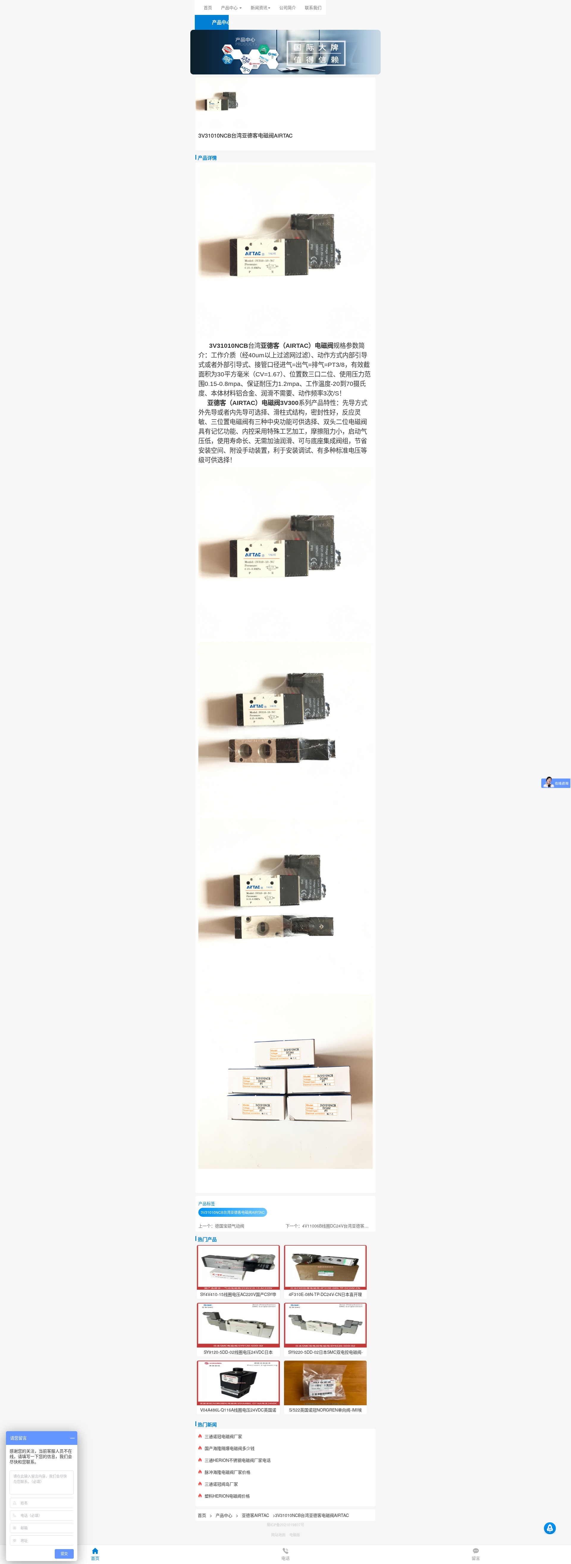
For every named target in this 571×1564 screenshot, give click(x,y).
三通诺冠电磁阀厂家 (223, 1436)
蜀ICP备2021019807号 (285, 1524)
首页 (208, 7)
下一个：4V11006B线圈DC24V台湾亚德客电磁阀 (331, 1226)
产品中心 (224, 1515)
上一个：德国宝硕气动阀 (221, 1226)
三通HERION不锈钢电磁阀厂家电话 (238, 1460)
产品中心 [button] (230, 7)
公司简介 (287, 7)
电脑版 (294, 1534)
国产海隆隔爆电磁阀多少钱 (230, 1448)
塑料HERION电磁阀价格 (227, 1496)
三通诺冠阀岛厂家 (221, 1484)
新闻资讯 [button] (259, 7)
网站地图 (278, 1534)
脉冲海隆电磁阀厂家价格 (227, 1472)
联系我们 (313, 7)
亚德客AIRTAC (255, 1515)
